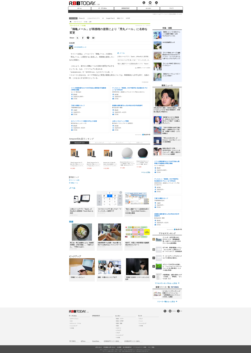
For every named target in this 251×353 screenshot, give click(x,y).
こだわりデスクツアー (93, 18)
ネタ (71, 321)
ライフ (171, 8)
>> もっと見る (145, 172)
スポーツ (118, 328)
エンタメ (148, 8)
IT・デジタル (103, 8)
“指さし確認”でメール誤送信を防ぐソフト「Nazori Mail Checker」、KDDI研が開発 (142, 63)
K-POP (128, 18)
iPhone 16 (82, 18)
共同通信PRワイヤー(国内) (111, 341)
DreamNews (95, 341)
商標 (71, 222)
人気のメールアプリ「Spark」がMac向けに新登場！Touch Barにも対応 (139, 56)
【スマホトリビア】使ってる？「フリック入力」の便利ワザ (135, 60)
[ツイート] (77, 38)
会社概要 (119, 347)
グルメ (141, 318)
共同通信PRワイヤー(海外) (132, 341)
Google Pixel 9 (110, 18)
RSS (156, 4)
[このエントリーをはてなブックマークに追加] (93, 38)
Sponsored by (138, 134)
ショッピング (73, 325)
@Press (83, 341)
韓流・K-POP (119, 321)
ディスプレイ (119, 142)
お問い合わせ (98, 347)
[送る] (88, 38)
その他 (72, 328)
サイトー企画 (75, 180)
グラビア (118, 330)
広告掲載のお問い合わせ (109, 347)
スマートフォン (74, 318)
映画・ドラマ (119, 318)
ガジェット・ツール (75, 323)
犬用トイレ (139, 142)
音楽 (117, 325)
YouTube (150, 4)
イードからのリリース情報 (139, 347)
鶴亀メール (74, 183)
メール (122, 53)
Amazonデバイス (80, 143)
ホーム (79, 8)
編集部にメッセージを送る (143, 67)
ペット (141, 321)
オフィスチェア (99, 142)
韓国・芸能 (119, 323)
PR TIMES (72, 341)
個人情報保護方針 (127, 347)
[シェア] (83, 38)
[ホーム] (70, 21)
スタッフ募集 (151, 347)
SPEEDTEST (125, 8)
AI (103, 18)
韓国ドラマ (120, 18)
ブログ (118, 332)
